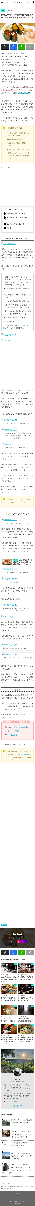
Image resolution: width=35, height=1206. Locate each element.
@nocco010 (12, 731)
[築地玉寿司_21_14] (9, 654)
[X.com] (12, 941)
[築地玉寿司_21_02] (8, 337)
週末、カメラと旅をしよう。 (16, 1201)
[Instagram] (17, 6)
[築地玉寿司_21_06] (9, 444)
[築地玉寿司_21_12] (8, 619)
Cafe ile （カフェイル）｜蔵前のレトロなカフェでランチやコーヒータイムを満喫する (21, 1134)
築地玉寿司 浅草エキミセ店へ (15, 213)
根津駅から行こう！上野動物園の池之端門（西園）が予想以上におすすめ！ (21, 1122)
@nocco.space (19, 727)
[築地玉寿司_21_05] (9, 430)
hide (20, 209)
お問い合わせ (25, 754)
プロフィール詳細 (11, 1101)
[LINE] (21, 1106)
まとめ (7, 228)
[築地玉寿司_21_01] (8, 246)
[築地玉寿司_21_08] (9, 569)
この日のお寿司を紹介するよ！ (16, 224)
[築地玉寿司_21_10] (9, 579)
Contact (18, 1193)
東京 (3, 10)
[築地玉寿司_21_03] (17, 362)
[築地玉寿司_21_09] (9, 520)
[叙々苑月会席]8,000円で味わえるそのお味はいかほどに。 (21, 1144)
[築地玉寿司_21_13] (9, 645)
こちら (13, 735)
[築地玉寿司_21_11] (9, 605)
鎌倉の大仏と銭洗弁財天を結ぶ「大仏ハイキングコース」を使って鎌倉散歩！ (21, 1156)
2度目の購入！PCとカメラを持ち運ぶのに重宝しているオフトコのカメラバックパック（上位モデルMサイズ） (16, 1169)
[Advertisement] (17, 185)
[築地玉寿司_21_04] (9, 420)
